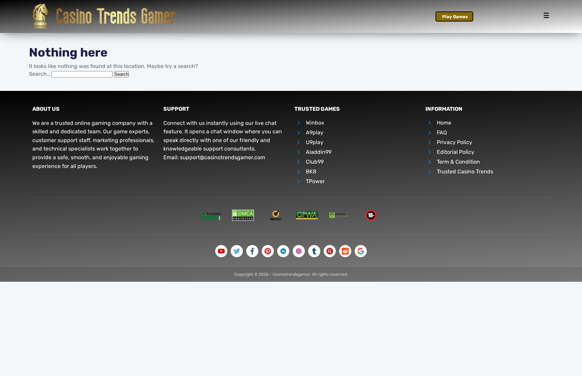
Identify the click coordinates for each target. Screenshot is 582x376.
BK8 (311, 171)
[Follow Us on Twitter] (237, 251)
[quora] (330, 251)
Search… (39, 74)
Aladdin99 (318, 152)
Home (444, 122)
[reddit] (345, 251)
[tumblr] (314, 251)
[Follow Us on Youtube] (221, 251)
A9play (314, 132)
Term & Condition (458, 162)
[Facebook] (252, 251)
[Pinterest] (268, 251)
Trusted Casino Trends (465, 171)
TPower (315, 181)
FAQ (442, 132)
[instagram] (299, 251)
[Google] (361, 251)
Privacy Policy (454, 142)
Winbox (315, 122)
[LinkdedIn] (283, 251)
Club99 (315, 162)
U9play (314, 142)
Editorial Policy (455, 152)
